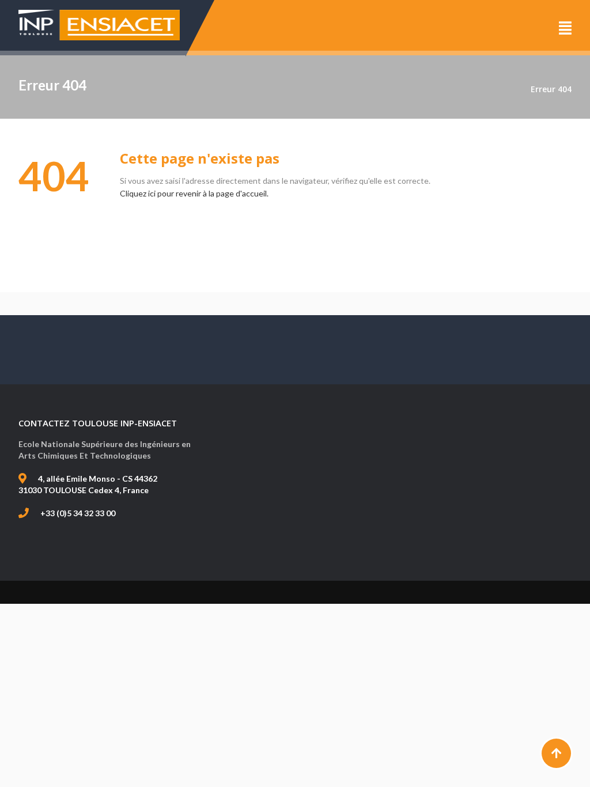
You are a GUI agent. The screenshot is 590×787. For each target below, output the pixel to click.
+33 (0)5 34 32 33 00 (77, 513)
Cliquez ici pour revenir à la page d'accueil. (194, 193)
